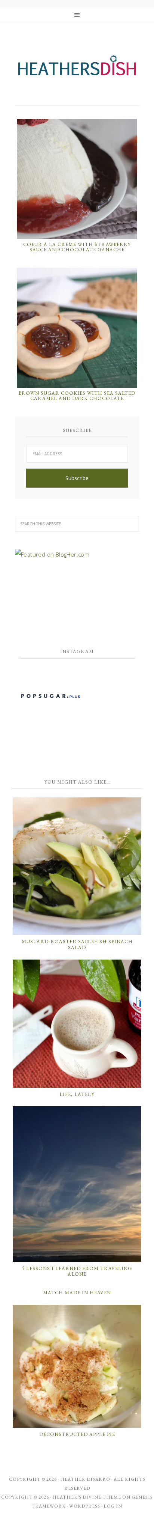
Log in (113, 1506)
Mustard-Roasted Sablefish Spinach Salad (77, 944)
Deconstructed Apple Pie (77, 1434)
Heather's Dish (77, 69)
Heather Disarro (85, 1479)
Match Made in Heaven (77, 1292)
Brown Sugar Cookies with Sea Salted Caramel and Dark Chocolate (77, 395)
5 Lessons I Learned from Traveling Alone (77, 1271)
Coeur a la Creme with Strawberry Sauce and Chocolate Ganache (77, 247)
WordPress (84, 1506)
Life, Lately (77, 1094)
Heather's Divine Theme (86, 1497)
